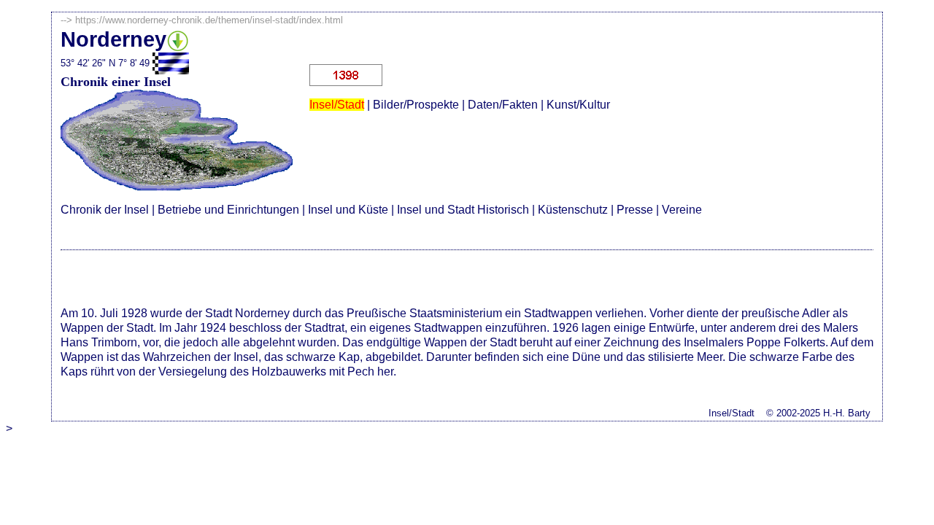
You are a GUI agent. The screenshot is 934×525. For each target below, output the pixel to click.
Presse (635, 209)
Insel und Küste (348, 209)
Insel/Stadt (336, 104)
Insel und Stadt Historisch (463, 209)
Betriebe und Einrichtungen (228, 209)
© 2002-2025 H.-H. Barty (818, 413)
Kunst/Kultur (578, 104)
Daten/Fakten (503, 104)
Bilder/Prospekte (416, 104)
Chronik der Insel (105, 209)
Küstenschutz (573, 209)
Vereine (682, 209)
